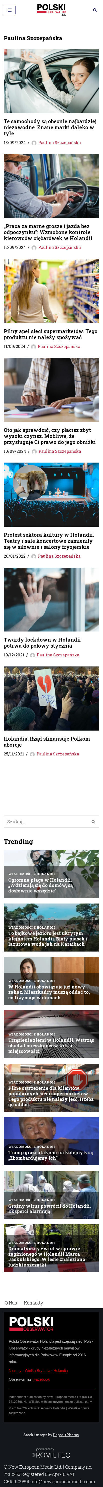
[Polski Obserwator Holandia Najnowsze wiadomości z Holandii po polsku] (51, 10)
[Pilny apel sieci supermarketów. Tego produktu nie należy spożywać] (51, 291)
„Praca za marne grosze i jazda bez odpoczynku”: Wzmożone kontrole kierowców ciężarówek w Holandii (48, 232)
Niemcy (15, 1370)
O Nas (11, 1303)
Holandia (61, 1370)
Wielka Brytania (37, 1370)
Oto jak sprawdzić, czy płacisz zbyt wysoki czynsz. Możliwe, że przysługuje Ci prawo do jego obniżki (50, 436)
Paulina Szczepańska (59, 142)
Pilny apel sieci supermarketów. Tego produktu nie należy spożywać (51, 334)
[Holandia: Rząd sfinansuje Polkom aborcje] (51, 698)
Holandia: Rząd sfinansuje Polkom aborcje (47, 741)
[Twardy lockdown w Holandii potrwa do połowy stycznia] (51, 600)
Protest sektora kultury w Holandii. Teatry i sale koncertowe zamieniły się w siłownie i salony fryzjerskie (49, 540)
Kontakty (33, 1303)
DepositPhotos (66, 1434)
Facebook (42, 1379)
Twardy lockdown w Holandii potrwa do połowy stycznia (42, 642)
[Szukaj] (95, 10)
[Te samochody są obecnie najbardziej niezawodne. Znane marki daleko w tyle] (51, 81)
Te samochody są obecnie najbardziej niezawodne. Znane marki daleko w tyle (50, 127)
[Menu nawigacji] (10, 10)
